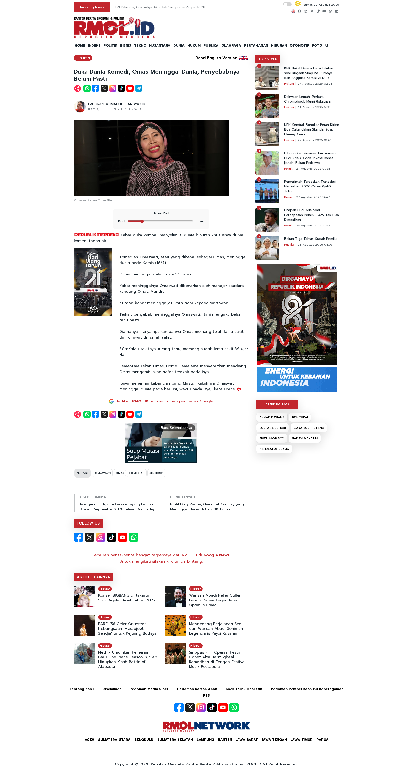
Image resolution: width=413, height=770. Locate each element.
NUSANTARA (159, 45)
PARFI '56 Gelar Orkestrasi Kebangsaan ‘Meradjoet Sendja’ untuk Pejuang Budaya (127, 629)
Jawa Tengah (274, 739)
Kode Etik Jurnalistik (244, 689)
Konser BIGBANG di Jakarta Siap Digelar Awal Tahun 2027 (127, 598)
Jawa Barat (247, 739)
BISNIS (125, 45)
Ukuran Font (161, 213)
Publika (289, 244)
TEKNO (140, 45)
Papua (322, 739)
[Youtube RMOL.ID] (122, 537)
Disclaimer (111, 689)
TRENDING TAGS (277, 404)
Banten (225, 739)
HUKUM (194, 45)
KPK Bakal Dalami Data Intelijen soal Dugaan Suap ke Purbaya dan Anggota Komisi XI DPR (309, 73)
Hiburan (83, 58)
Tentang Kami (82, 689)
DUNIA (179, 45)
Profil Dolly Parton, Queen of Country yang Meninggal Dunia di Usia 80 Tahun (207, 507)
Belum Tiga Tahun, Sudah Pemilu (310, 238)
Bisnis (288, 197)
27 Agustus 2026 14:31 (314, 107)
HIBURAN (279, 45)
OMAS (119, 473)
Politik (288, 168)
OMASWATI (103, 473)
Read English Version (216, 58)
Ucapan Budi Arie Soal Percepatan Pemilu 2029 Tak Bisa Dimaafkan (311, 215)
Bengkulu (143, 739)
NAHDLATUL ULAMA (274, 449)
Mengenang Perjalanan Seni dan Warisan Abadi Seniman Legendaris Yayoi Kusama (216, 629)
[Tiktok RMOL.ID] (111, 537)
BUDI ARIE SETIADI (272, 428)
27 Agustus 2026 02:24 (315, 84)
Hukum (289, 84)
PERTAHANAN (256, 45)
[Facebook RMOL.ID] (78, 537)
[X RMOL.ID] (89, 537)
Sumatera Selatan (175, 739)
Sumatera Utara (114, 739)
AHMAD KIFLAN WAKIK (125, 104)
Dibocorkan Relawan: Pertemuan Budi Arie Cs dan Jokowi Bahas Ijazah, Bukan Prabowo (310, 158)
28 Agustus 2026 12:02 (313, 225)
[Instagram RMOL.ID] (100, 537)
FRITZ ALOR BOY (271, 438)
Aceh (89, 739)
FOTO (317, 45)
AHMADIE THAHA (271, 417)
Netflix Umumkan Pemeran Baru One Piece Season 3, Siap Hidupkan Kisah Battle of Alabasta (127, 659)
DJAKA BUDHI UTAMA (308, 428)
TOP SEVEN (267, 58)
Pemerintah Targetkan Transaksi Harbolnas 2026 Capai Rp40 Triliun (310, 186)
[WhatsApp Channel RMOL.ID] (133, 537)
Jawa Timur (302, 739)
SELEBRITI (156, 473)
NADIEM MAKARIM (305, 438)
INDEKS (94, 45)
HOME (80, 45)
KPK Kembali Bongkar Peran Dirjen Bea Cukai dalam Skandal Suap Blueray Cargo (311, 129)
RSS (206, 695)
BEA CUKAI (300, 417)
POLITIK (110, 45)
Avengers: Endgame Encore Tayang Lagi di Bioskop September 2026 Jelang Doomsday (117, 507)
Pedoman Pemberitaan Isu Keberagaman (307, 689)
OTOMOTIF (299, 45)
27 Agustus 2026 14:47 (313, 197)
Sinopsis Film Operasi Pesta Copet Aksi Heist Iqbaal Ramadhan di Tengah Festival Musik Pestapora (217, 659)
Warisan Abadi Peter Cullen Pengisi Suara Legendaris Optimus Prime (215, 600)
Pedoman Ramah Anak (197, 689)
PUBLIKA (210, 45)
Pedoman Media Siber (149, 689)
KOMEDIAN (137, 473)
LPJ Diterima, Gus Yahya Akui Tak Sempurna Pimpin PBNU (160, 7)
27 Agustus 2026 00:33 (313, 168)
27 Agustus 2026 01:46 (314, 140)
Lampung (205, 739)
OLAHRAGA (231, 45)
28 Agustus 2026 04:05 (315, 244)
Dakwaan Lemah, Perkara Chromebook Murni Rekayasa (307, 99)
